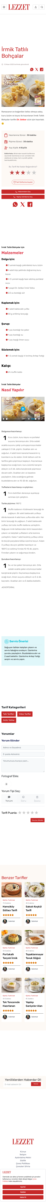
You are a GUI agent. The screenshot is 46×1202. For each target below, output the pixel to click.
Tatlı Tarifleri (8, 714)
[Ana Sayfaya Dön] (23, 1141)
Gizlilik (23, 1160)
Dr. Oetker (21, 119)
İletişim (23, 1154)
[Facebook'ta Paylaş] (42, 69)
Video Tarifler (25, 714)
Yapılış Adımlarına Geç (24, 197)
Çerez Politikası (23, 1163)
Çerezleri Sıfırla (23, 1166)
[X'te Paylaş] (37, 69)
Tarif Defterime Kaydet (24, 182)
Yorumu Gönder (37, 820)
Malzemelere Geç (24, 192)
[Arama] (42, 7)
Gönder (36, 1084)
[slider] (23, 172)
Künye (23, 1151)
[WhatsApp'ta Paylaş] (32, 69)
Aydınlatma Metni (23, 1157)
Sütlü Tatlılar (9, 720)
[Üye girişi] (36, 7)
